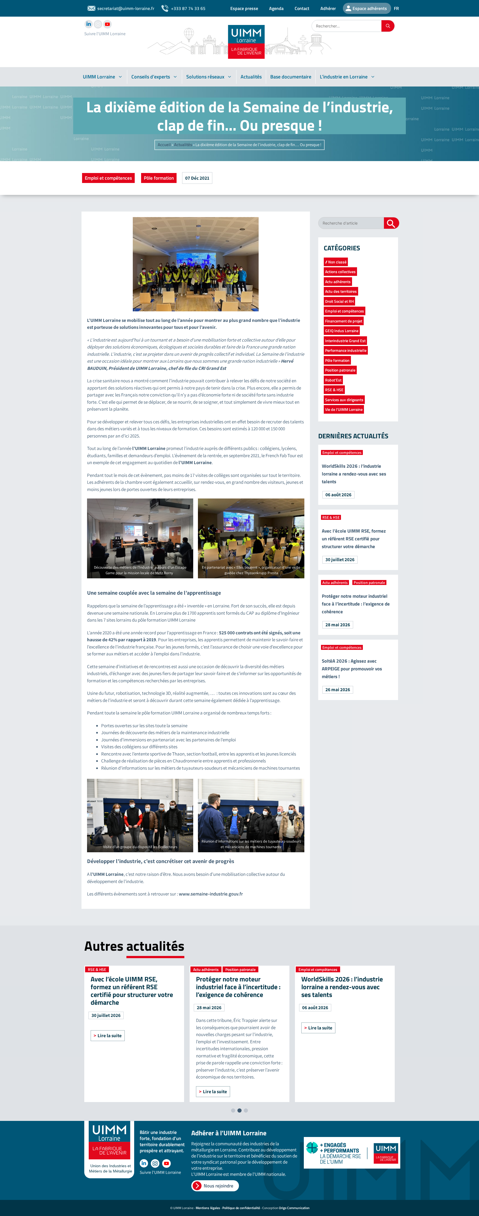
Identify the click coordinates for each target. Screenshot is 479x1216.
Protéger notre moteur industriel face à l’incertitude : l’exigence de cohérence (356, 603)
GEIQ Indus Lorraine (341, 331)
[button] (233, 1110)
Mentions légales (208, 1207)
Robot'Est (333, 380)
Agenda (276, 8)
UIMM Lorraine (99, 76)
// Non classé (335, 262)
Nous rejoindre (218, 1185)
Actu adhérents (338, 281)
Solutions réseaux (205, 76)
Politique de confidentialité (241, 1207)
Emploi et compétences (108, 178)
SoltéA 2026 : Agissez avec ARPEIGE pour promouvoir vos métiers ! (352, 668)
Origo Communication (294, 1207)
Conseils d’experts (150, 76)
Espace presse (244, 8)
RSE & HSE (334, 390)
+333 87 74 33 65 (188, 8)
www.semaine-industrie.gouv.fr (211, 893)
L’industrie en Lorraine (344, 76)
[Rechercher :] (346, 26)
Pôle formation (159, 178)
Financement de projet (343, 321)
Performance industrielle (345, 350)
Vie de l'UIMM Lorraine (344, 409)
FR (396, 8)
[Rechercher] (387, 26)
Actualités (251, 76)
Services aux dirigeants (344, 400)
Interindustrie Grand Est (345, 341)
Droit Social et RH (339, 301)
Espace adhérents (370, 8)
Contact (302, 8)
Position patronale (340, 370)
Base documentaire (290, 76)
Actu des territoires (341, 291)
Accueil (164, 144)
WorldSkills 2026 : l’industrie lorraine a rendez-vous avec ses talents (354, 473)
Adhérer (328, 8)
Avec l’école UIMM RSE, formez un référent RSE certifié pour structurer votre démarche (354, 538)
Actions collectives (340, 271)
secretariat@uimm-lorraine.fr (125, 8)
